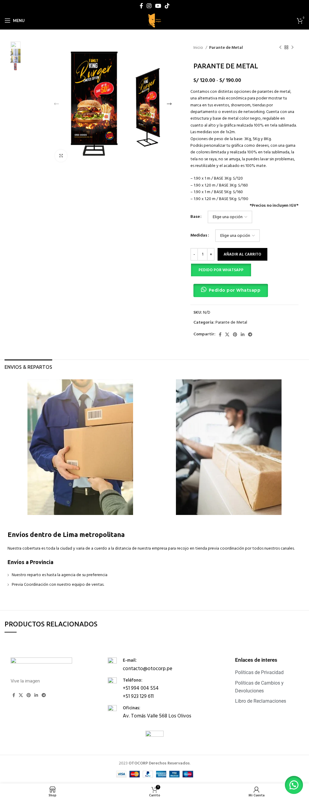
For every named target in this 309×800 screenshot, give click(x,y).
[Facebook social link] (141, 5)
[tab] (28, 366)
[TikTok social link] (167, 5)
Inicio (198, 48)
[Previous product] (280, 48)
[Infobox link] (153, 664)
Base (195, 217)
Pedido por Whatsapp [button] (235, 290)
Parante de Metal (226, 48)
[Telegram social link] (250, 334)
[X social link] (227, 334)
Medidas (198, 235)
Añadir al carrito (242, 254)
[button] (220, 270)
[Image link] (41, 664)
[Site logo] (154, 20)
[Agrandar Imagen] (61, 156)
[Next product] (292, 48)
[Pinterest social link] (235, 334)
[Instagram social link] (149, 5)
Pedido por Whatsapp (221, 270)
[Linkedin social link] (242, 334)
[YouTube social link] (158, 5)
